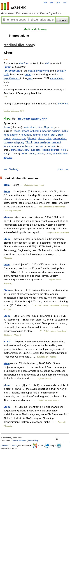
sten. (61, 169)
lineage (29, 146)
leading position (51, 149)
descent (56, 142)
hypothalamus (12, 78)
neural (31, 70)
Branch (32, 138)
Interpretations (19, 35)
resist (17, 130)
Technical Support (19, 440)
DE (51, 2)
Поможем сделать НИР (32, 118)
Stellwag (13, 169)
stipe (40, 127)
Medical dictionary (35, 29)
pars (29, 78)
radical (40, 153)
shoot (41, 138)
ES (58, 2)
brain (8, 66)
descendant (59, 138)
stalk (47, 63)
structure (23, 63)
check (7, 138)
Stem (7, 191)
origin (32, 153)
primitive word (60, 153)
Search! (62, 20)
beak (20, 149)
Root (24, 153)
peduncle (63, 103)
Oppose (48, 127)
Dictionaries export (9, 446)
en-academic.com (14, 6)
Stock (29, 142)
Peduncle (25, 134)
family (7, 146)
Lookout (35, 149)
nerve (28, 74)
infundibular (12, 70)
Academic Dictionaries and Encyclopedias (31, 13)
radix (48, 153)
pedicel (36, 134)
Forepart (52, 146)
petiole (46, 134)
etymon (8, 157)
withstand (35, 130)
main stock (30, 127)
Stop (60, 134)
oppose (16, 138)
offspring (19, 142)
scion (49, 138)
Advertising (33, 440)
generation (17, 146)
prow (13, 149)
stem (7, 184)
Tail (5, 153)
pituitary (61, 70)
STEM (7, 341)
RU (45, 2)
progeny (8, 142)
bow (26, 149)
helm (64, 149)
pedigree (45, 142)
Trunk (7, 127)
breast (25, 130)
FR (64, 2)
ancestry (40, 146)
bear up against (51, 130)
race (36, 142)
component (42, 70)
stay (24, 138)
